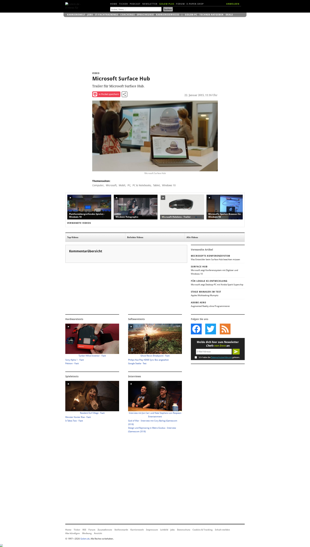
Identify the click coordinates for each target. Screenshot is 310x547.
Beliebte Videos (135, 237)
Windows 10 (169, 185)
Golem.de (85, 538)
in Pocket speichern (109, 94)
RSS (84, 530)
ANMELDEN (232, 4)
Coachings (127, 14)
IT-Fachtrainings (106, 14)
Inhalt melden (222, 530)
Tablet (156, 185)
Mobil (122, 185)
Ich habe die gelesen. (219, 357)
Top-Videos (72, 237)
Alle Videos (192, 237)
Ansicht (98, 533)
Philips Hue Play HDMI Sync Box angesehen (148, 360)
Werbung (87, 533)
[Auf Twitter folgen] (210, 329)
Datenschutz (183, 530)
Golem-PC (191, 14)
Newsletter (150, 4)
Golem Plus (166, 4)
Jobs (90, 14)
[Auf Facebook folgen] (196, 329)
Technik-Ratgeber (211, 14)
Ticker (123, 4)
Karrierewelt (76, 14)
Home (113, 4)
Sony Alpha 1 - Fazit (74, 360)
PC (129, 185)
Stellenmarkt (121, 530)
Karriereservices (167, 14)
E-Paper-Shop (195, 4)
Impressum (152, 530)
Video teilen (124, 94)
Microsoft (111, 185)
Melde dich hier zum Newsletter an (218, 343)
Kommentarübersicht (85, 251)
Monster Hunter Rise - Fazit (78, 417)
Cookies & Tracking (202, 530)
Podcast (135, 4)
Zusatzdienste (105, 530)
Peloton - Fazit (72, 363)
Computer (98, 185)
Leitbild (164, 530)
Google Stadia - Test (137, 363)
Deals (229, 14)
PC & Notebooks (142, 185)
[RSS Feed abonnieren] (225, 329)
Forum (180, 4)
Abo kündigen (72, 533)
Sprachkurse (145, 14)
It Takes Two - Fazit (74, 420)
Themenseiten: (101, 181)
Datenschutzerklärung (221, 357)
